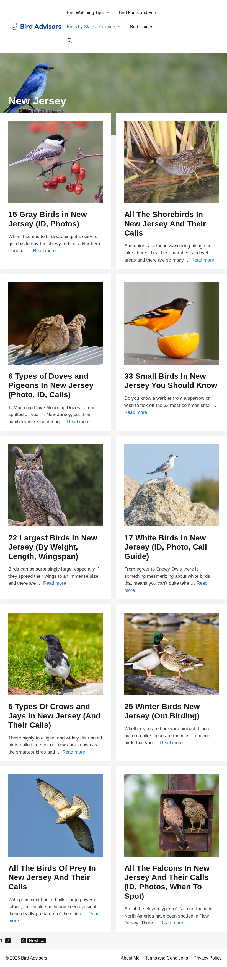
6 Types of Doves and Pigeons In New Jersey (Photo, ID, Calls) (51, 385)
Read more (44, 250)
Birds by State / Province (91, 26)
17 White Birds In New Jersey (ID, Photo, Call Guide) (165, 547)
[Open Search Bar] (69, 41)
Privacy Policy (207, 958)
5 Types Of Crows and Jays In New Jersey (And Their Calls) (54, 715)
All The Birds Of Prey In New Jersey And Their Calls (52, 877)
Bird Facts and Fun (137, 12)
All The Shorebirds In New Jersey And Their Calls (165, 223)
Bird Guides (141, 26)
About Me (130, 958)
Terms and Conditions (166, 958)
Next (37, 940)
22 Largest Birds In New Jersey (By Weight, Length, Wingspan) (52, 547)
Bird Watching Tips (85, 12)
